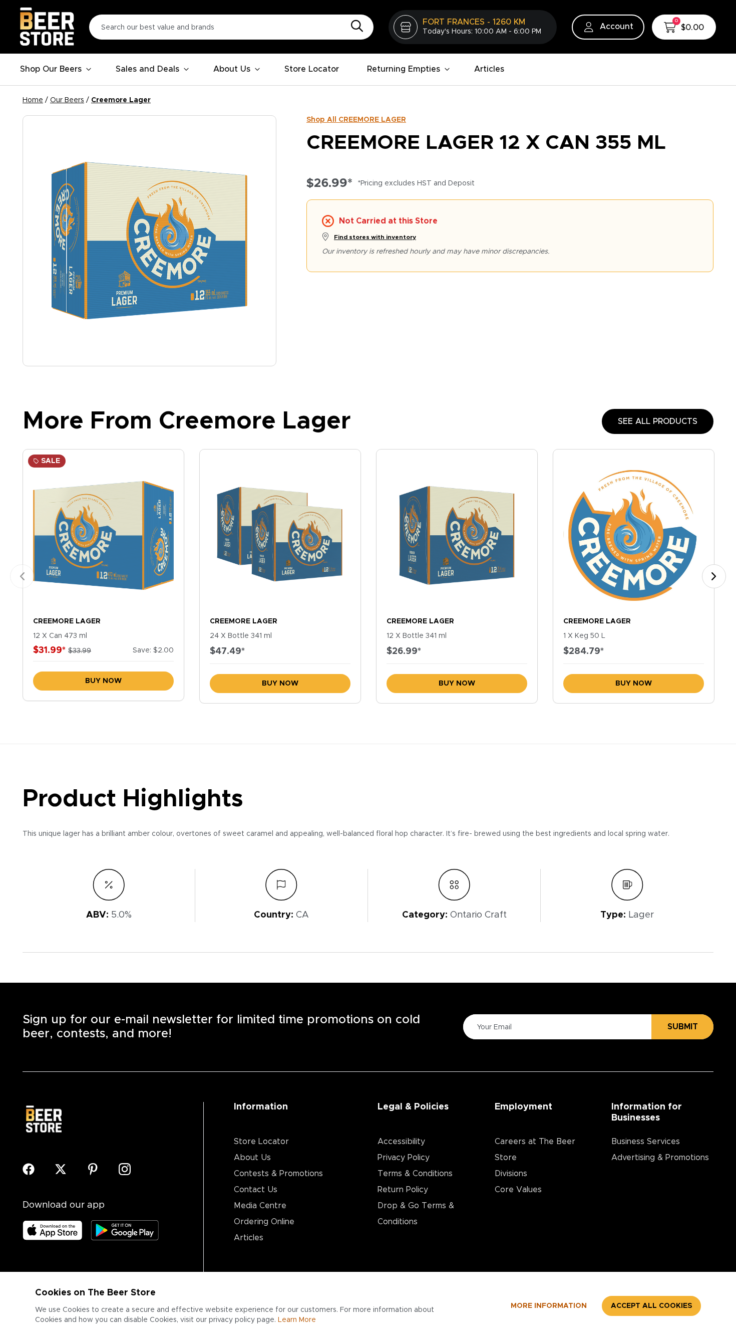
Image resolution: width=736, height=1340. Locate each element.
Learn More (297, 1319)
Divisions (511, 1174)
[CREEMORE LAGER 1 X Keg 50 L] (633, 531)
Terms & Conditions (415, 1174)
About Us (231, 69)
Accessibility (401, 1142)
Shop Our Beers (51, 69)
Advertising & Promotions (660, 1158)
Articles (489, 69)
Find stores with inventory (375, 237)
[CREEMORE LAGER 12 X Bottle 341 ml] (457, 531)
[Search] (354, 26)
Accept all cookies (651, 1305)
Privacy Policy (404, 1158)
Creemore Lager (121, 100)
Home (33, 100)
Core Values (518, 1190)
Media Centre (260, 1206)
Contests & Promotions (278, 1174)
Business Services (645, 1142)
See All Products (657, 421)
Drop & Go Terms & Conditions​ (416, 1214)
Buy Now (103, 681)
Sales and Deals (147, 69)
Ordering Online (264, 1222)
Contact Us (255, 1190)
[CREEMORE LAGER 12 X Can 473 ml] (103, 531)
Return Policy (403, 1190)
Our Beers (67, 100)
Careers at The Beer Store (535, 1150)
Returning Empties (403, 69)
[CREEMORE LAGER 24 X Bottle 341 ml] (280, 531)
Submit (682, 1027)
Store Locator (311, 69)
